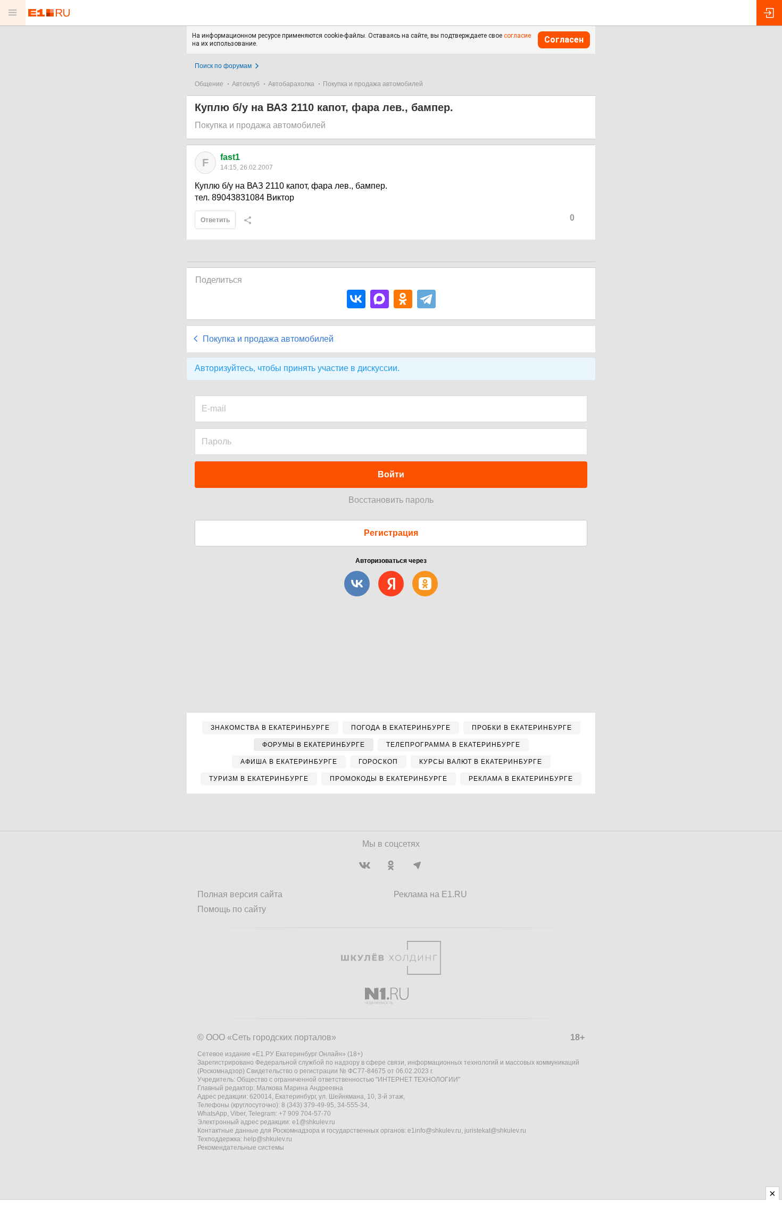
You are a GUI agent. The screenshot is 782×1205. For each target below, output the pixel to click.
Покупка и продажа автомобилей (373, 84)
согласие (517, 35)
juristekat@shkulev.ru (495, 1130)
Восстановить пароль (391, 499)
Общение (209, 84)
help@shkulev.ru (268, 1139)
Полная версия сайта (239, 894)
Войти (391, 474)
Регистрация (391, 532)
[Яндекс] (391, 583)
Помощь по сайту (231, 909)
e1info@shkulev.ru (434, 1130)
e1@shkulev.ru (313, 1122)
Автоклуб (246, 84)
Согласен (564, 40)
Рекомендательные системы (240, 1147)
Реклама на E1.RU (430, 894)
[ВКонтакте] (356, 299)
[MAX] (379, 299)
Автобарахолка (291, 84)
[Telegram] (426, 299)
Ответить (215, 220)
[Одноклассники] (403, 299)
